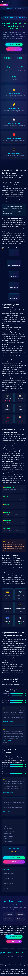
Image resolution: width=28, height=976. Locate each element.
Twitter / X (8, 914)
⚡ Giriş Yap (14, 861)
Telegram (19, 918)
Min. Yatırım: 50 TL (8, 886)
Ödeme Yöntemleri (8, 833)
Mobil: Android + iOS (8, 883)
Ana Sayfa (5, 956)
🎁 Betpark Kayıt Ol (14, 49)
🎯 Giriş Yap (4, 4)
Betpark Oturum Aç (12, 956)
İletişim (25, 960)
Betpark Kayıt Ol (22, 956)
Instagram (19, 914)
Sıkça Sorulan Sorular (8, 841)
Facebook (8, 918)
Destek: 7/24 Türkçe (8, 881)
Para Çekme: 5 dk (8, 888)
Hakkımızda (19, 960)
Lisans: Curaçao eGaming (9, 873)
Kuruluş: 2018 (7, 876)
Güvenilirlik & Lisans (8, 836)
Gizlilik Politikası (12, 960)
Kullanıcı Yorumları (8, 838)
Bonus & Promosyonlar (9, 831)
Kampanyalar (4, 960)
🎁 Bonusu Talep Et (14, 857)
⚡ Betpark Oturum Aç (14, 44)
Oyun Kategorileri (8, 828)
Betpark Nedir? (7, 826)
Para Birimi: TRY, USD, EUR (9, 878)
